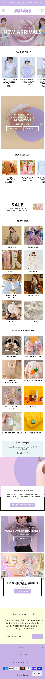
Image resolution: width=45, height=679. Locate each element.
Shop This (14, 128)
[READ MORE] (22, 575)
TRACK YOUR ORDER (22, 505)
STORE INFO (22, 654)
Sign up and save (22, 662)
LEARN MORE (22, 539)
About (22, 647)
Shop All (31, 128)
